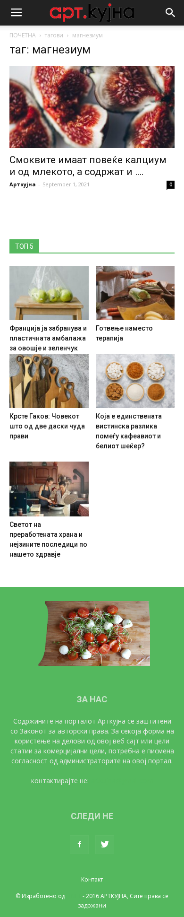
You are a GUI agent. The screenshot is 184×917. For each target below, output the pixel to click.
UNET (74, 896)
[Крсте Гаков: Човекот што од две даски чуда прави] (49, 381)
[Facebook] (79, 844)
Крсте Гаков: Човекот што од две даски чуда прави (47, 426)
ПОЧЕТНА (22, 35)
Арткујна (22, 184)
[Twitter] (104, 844)
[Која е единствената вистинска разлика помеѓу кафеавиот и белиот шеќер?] (135, 381)
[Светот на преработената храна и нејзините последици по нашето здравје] (49, 489)
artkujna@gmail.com (122, 780)
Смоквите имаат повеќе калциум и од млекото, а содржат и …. (88, 165)
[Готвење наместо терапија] (135, 293)
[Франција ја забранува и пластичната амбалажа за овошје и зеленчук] (49, 293)
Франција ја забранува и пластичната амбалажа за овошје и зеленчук (48, 338)
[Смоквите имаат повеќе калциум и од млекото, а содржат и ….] (92, 107)
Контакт (92, 879)
